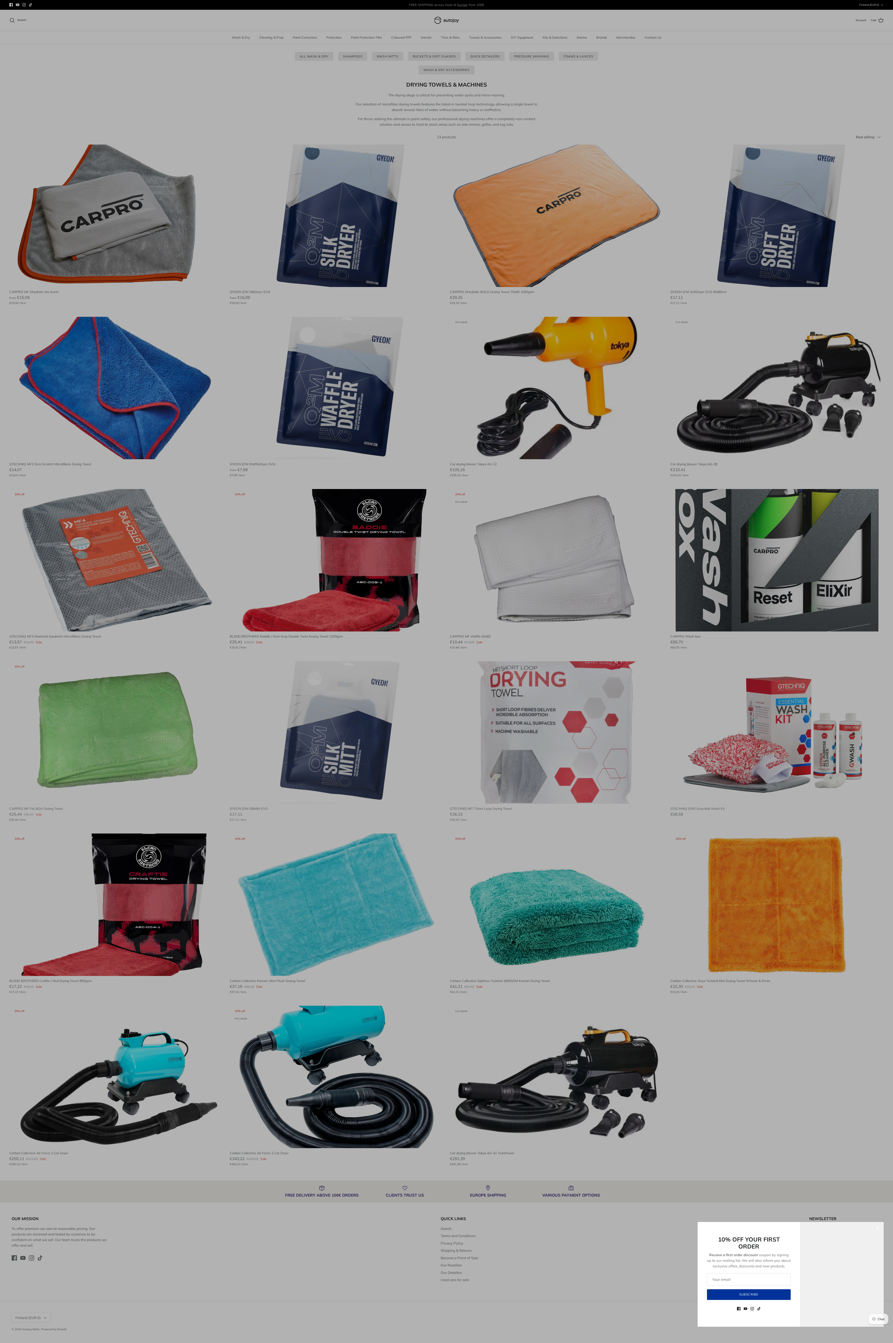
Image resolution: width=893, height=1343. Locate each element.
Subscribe (748, 1294)
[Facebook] (738, 1308)
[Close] (878, 1228)
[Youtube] (745, 1308)
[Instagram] (752, 1308)
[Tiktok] (759, 1308)
